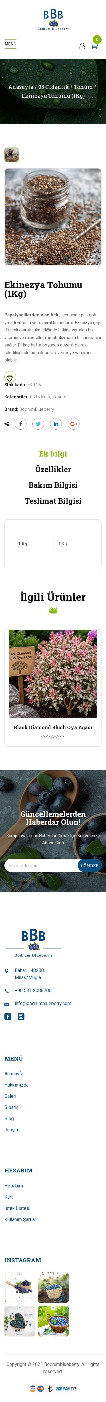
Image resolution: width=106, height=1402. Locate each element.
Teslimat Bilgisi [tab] (53, 501)
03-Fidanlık (53, 86)
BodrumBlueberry (36, 409)
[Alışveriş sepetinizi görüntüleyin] (94, 47)
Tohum (83, 86)
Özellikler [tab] (53, 469)
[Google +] (72, 424)
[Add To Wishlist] (10, 376)
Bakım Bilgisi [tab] (53, 485)
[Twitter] (38, 424)
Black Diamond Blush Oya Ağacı (53, 727)
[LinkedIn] (56, 424)
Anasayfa (20, 86)
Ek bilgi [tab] (53, 454)
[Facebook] (20, 424)
